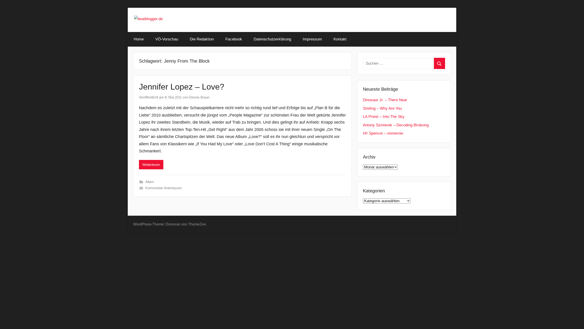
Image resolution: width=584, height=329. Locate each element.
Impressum (312, 39)
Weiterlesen (151, 165)
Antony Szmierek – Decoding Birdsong (396, 125)
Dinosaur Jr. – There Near (385, 100)
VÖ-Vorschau (166, 39)
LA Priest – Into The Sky (383, 116)
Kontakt (340, 39)
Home (139, 39)
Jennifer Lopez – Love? (181, 86)
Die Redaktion (202, 39)
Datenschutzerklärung (272, 39)
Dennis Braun (199, 97)
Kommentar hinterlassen (163, 188)
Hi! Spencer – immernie (383, 133)
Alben (149, 182)
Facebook (233, 39)
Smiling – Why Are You (382, 108)
